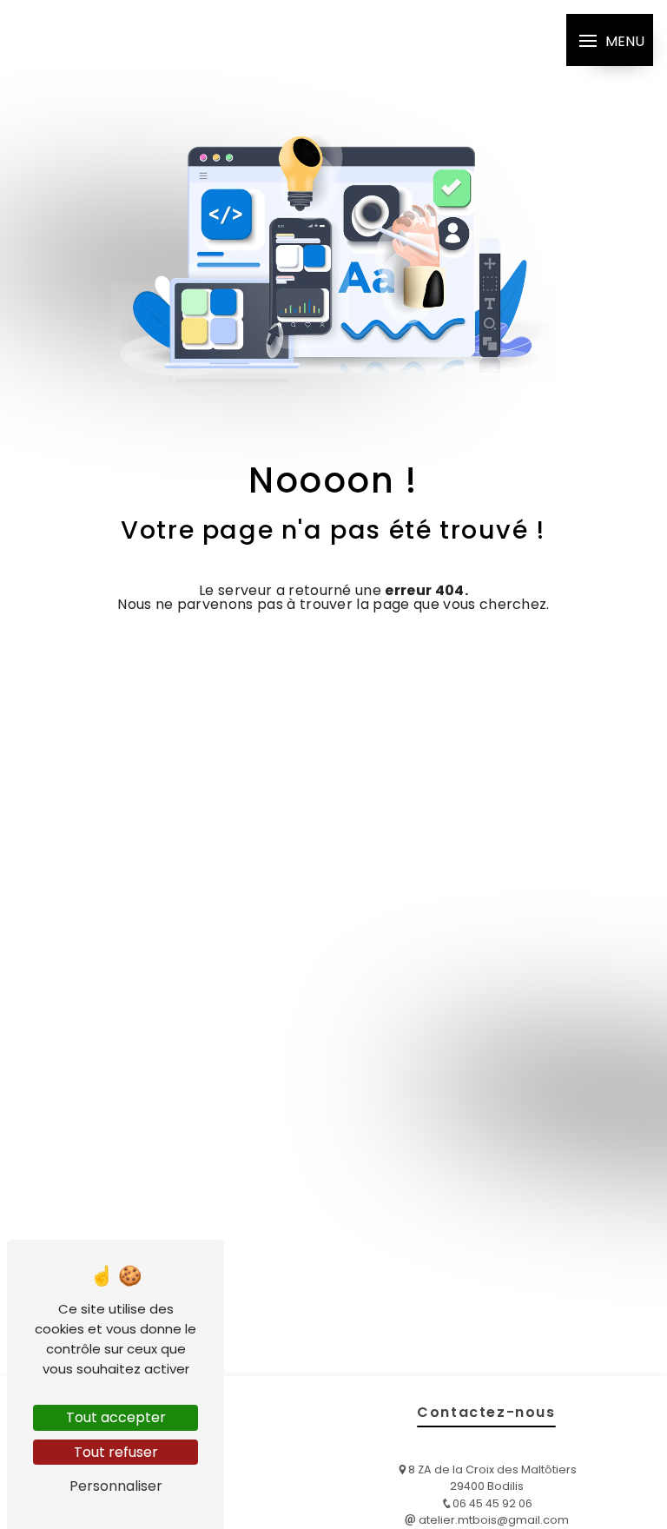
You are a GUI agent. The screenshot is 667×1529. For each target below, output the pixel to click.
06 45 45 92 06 (492, 1503)
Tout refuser (116, 1452)
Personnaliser (115, 1486)
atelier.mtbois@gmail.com (492, 1519)
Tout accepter (116, 1417)
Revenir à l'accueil (322, 655)
